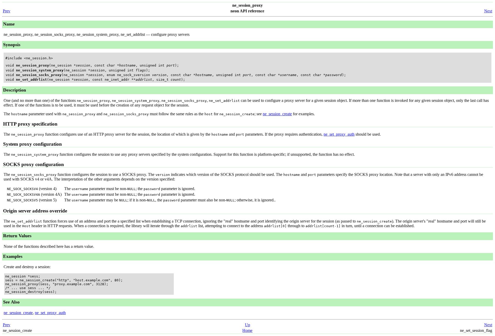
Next (488, 11)
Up (247, 325)
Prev (6, 11)
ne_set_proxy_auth (339, 134)
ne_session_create (277, 114)
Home (247, 330)
